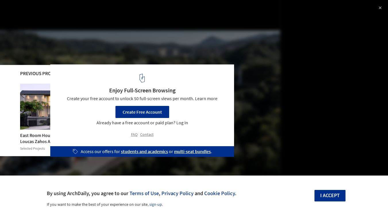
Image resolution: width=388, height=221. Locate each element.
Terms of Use (144, 193)
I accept (330, 195)
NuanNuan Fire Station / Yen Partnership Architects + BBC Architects (82, 15)
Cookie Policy (219, 193)
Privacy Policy (177, 193)
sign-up (155, 204)
